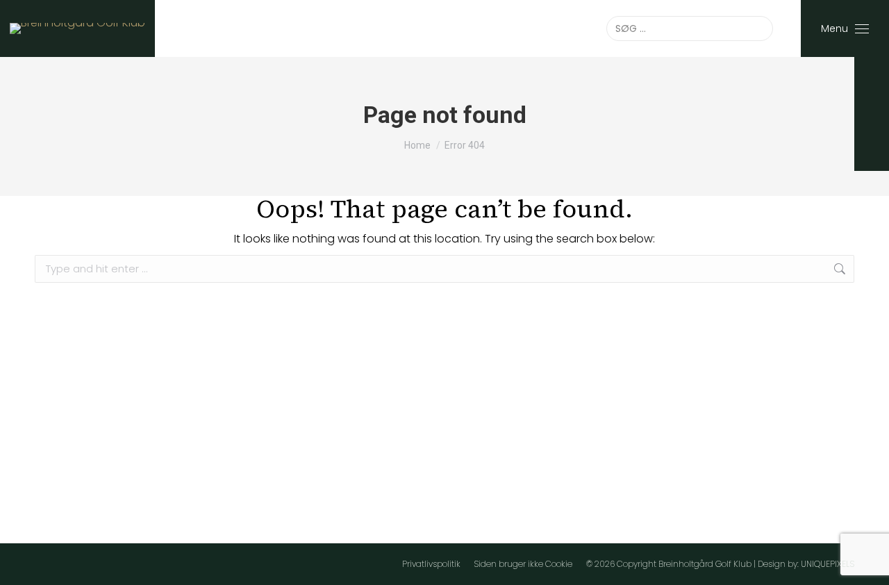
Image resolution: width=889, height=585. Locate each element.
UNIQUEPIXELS (827, 564)
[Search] (760, 28)
